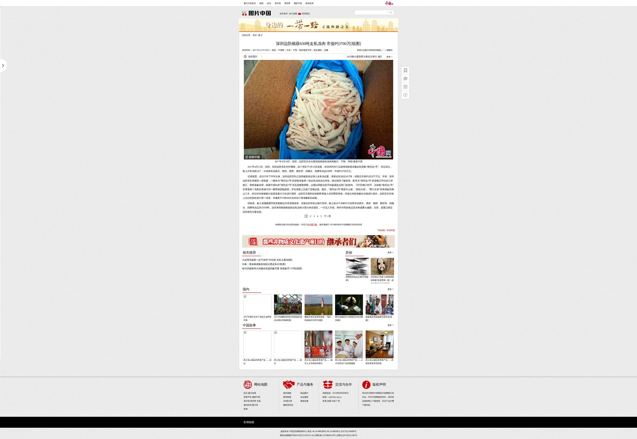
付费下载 (313, 224)
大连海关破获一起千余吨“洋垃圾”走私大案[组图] (267, 260)
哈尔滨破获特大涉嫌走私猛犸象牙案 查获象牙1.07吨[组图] (272, 268)
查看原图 (391, 230)
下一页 (327, 216)
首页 (255, 35)
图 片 (260, 35)
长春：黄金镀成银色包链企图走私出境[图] (264, 264)
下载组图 (381, 230)
